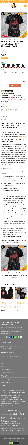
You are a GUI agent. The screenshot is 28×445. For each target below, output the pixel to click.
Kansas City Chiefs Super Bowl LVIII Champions (10, 408)
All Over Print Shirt (12, 39)
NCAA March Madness (10, 418)
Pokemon (13, 421)
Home (2, 39)
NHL (3, 421)
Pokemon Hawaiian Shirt (6, 423)
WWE (18, 430)
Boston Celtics (19, 390)
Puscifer (18, 423)
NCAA (21, 414)
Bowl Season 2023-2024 (8, 393)
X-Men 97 (23, 430)
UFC (10, 430)
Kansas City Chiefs (7, 405)
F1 (11, 401)
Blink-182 (11, 390)
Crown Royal (4, 395)
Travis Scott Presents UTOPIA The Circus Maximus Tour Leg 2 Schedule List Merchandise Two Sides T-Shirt (20, 306)
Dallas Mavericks (5, 397)
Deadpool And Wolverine (7, 399)
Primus (14, 423)
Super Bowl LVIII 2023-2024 (8, 428)
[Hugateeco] (14, 6)
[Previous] (1, 301)
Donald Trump (18, 399)
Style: (3, 62)
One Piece (7, 421)
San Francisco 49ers (5, 425)
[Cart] (25, 6)
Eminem (8, 401)
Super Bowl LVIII (22, 425)
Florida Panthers (17, 401)
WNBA (13, 430)
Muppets (19, 411)
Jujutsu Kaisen (17, 403)
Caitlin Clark (20, 393)
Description (4, 116)
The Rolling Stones (20, 428)
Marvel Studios (4, 411)
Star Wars (14, 426)
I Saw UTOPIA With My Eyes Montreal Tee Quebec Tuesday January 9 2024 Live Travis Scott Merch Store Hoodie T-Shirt (7, 306)
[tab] (14, 116)
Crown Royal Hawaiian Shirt (14, 395)
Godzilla (23, 401)
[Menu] (2, 6)
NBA (15, 414)
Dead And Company (15, 397)
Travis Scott (5, 106)
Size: (2, 69)
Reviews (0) (4, 119)
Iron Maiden (10, 403)
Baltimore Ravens (5, 390)
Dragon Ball (4, 401)
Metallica (12, 410)
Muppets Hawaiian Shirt (6, 414)
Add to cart (14, 85)
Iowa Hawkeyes (4, 403)
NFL (23, 417)
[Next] (27, 301)
